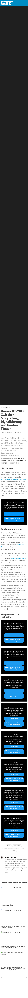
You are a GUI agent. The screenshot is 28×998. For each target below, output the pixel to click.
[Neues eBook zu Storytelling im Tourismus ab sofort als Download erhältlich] (13, 939)
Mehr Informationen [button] (14, 511)
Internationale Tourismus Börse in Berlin (13, 479)
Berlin (8, 845)
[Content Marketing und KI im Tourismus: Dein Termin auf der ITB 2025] (13, 895)
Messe (14, 851)
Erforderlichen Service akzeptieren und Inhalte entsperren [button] (14, 519)
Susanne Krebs (5, 433)
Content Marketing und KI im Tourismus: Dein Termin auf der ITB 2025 (13, 904)
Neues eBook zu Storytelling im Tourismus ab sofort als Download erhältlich (13, 947)
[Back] (14, 977)
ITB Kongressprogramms (18, 558)
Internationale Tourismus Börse (11, 848)
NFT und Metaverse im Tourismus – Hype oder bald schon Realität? (13, 927)
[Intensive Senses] (7, 3)
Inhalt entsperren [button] (14, 514)
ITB (23, 848)
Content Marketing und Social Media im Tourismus (13, 460)
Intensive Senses (5, 407)
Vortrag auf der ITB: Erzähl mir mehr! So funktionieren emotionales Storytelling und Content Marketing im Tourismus (13, 969)
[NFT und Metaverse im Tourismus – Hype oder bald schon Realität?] (13, 917)
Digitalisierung (17, 845)
